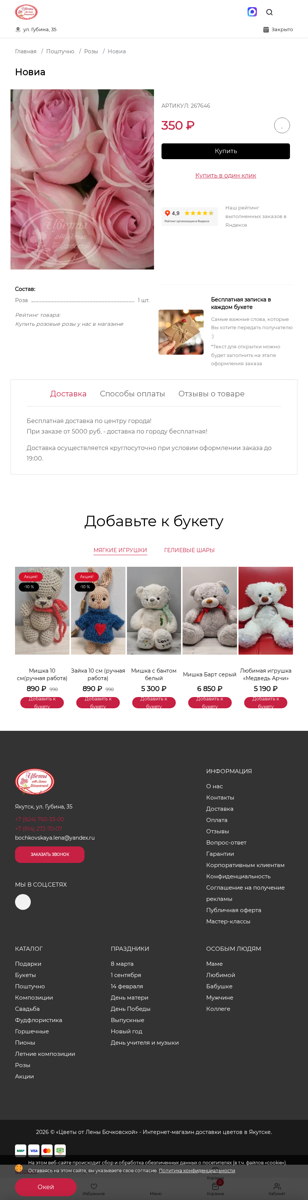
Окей (46, 1187)
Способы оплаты (132, 393)
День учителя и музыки (145, 1042)
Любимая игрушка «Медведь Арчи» (265, 674)
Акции (24, 1076)
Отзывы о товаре (211, 393)
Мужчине (219, 997)
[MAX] (252, 12)
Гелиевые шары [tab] (189, 550)
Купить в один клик (225, 175)
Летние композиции (45, 1053)
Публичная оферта (233, 910)
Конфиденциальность (238, 876)
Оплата (217, 820)
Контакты (220, 797)
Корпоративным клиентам (245, 865)
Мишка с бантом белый (154, 674)
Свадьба (27, 1008)
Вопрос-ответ (226, 842)
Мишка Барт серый (210, 674)
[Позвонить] (286, 12)
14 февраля (127, 986)
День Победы (131, 1008)
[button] (283, 626)
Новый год (126, 1031)
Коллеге (218, 1008)
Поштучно (30, 986)
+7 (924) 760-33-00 (39, 819)
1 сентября (126, 975)
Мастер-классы (228, 921)
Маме (214, 963)
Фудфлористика (38, 1020)
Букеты (25, 975)
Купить (226, 151)
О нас (214, 786)
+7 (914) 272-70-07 (38, 828)
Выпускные (127, 1020)
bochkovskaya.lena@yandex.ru (55, 837)
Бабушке (219, 986)
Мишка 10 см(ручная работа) (42, 674)
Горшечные (32, 1031)
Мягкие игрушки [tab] (120, 550)
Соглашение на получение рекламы (245, 893)
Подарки (28, 963)
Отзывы (217, 831)
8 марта (122, 963)
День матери (129, 997)
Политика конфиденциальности (197, 1170)
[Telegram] (236, 12)
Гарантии (220, 853)
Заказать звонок (50, 854)
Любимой (220, 975)
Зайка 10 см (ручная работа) (98, 674)
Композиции (34, 997)
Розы (22, 1065)
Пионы (25, 1042)
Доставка (68, 393)
